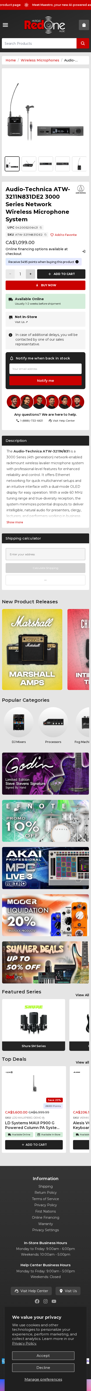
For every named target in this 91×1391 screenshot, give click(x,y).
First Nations (45, 1211)
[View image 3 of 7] (45, 163)
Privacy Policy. (24, 1343)
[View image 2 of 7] (28, 163)
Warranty (45, 1224)
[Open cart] (84, 25)
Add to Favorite (66, 235)
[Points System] (77, 262)
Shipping (45, 1186)
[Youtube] (54, 1301)
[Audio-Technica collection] (80, 189)
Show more (15, 522)
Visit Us (21, 322)
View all (82, 1062)
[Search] (83, 43)
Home (11, 60)
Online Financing (45, 1217)
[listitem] (32, 649)
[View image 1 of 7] (45, 112)
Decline (43, 1367)
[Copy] (41, 228)
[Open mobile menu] (6, 25)
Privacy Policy (45, 1205)
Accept (43, 1355)
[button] (43, 1118)
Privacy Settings (45, 1230)
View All (82, 995)
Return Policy (46, 1192)
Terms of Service (45, 1199)
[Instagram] (45, 1301)
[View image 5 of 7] (79, 163)
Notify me (45, 381)
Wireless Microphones (40, 60)
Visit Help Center (34, 1291)
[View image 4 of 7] (62, 163)
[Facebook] (37, 1301)
